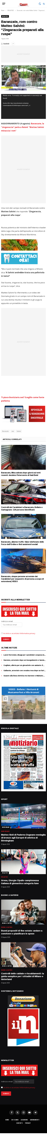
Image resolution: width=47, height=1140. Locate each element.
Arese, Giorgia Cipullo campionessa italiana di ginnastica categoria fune (20, 881)
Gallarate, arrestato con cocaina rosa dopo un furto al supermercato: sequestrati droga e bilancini (24, 671)
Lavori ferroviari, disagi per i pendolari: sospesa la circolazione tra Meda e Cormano (24, 656)
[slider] (21, 717)
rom (13, 431)
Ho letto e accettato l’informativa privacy (19, 633)
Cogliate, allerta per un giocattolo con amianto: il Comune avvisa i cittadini (23, 666)
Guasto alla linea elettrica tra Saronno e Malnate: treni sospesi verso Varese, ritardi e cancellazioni (24, 676)
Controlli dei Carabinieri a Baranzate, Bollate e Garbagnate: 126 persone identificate (22, 508)
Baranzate (5, 431)
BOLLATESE (5, 16)
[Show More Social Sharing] (13, 44)
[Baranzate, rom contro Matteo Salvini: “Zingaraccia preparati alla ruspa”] (23, 77)
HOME (7, 1120)
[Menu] (3, 3)
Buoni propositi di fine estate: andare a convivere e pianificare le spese (21, 932)
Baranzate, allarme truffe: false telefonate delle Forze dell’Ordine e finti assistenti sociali (22, 543)
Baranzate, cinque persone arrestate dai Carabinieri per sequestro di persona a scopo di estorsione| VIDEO (22, 579)
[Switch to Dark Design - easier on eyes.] (40, 3)
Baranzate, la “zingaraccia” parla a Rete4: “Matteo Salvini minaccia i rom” (22, 127)
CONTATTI (19, 1123)
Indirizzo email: (7, 1081)
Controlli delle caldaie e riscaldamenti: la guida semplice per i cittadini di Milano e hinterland (22, 976)
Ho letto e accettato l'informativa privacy (19, 1087)
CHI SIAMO (14, 1120)
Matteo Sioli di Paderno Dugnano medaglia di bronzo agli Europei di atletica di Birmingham (23, 838)
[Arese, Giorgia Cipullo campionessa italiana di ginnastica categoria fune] (23, 861)
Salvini (19, 431)
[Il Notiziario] (23, 3)
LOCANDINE (24, 1120)
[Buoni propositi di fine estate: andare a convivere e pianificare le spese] (23, 912)
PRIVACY (28, 1123)
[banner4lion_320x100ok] (19, 245)
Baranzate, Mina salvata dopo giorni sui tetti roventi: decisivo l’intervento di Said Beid (20, 474)
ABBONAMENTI (34, 1120)
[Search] (44, 3)
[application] (23, 106)
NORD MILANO (6, 827)
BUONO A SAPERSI (7, 923)
